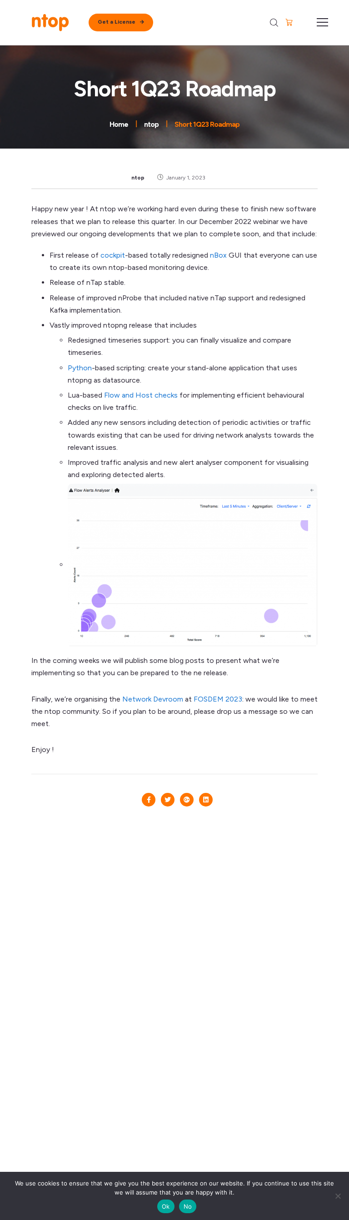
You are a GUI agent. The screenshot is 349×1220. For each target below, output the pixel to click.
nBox (218, 255)
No (188, 1206)
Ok (166, 1206)
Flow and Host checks (141, 395)
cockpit (112, 255)
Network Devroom (152, 699)
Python (80, 368)
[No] (337, 1195)
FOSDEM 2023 (218, 699)
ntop (138, 177)
